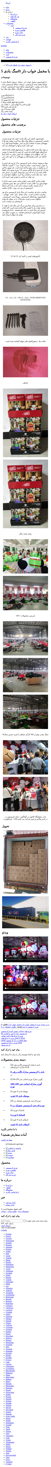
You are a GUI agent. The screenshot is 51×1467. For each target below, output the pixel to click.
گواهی (12, 21)
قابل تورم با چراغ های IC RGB (13, 1038)
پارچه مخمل (5, 1045)
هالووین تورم (20, 30)
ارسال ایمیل (5, 1226)
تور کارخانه (14, 16)
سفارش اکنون (6, 1140)
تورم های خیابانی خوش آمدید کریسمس (16, 1031)
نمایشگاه (13, 19)
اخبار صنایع (10, 1205)
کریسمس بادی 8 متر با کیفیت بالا (14, 1034)
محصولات (9, 23)
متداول (8, 39)
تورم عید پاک (20, 35)
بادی (12, 26)
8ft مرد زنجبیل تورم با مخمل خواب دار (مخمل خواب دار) (25, 1025)
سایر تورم (19, 32)
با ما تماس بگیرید (12, 42)
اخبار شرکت (10, 1203)
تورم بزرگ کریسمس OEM (11, 1043)
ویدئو (7, 10)
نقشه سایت (12, 1211)
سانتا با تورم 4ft (17, 1115)
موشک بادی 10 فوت (19, 1096)
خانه (7, 7)
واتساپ (4, 1230)
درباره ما (13, 14)
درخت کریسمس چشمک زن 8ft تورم (27, 1105)
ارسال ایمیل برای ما (9, 114)
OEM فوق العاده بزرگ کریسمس (14, 1040)
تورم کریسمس (21, 28)
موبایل (3, 1211)
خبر (7, 37)
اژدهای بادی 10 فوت (19, 1124)
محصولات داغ (23, 1211)
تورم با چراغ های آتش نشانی (12, 1036)
